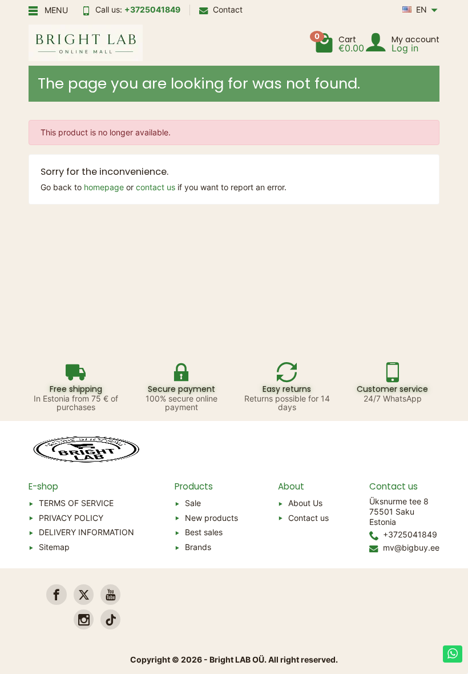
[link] (56, 594)
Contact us (308, 518)
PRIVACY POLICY (71, 518)
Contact (228, 9)
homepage (104, 187)
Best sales (204, 532)
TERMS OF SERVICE (76, 503)
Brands (198, 547)
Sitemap (54, 547)
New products (211, 518)
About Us (305, 503)
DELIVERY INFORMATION (86, 532)
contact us (155, 187)
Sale (193, 503)
